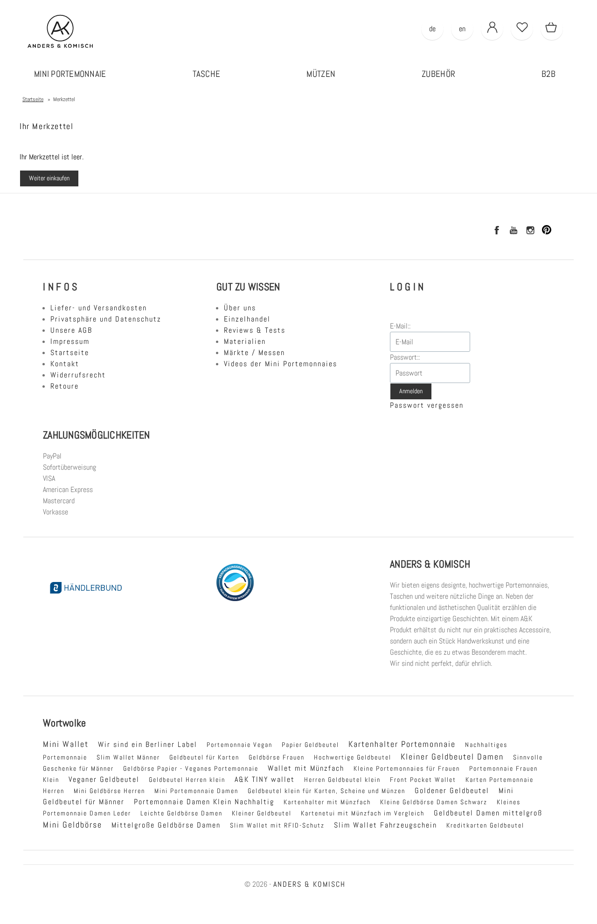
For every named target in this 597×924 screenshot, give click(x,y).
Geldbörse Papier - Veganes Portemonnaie (190, 768)
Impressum (70, 341)
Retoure (64, 386)
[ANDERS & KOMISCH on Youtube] (513, 232)
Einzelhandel (247, 319)
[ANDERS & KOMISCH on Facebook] (496, 232)
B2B (548, 74)
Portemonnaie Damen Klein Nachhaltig (204, 802)
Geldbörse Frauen (277, 757)
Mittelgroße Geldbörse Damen (166, 825)
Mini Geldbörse (72, 825)
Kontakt (64, 364)
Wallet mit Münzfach (306, 768)
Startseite (69, 352)
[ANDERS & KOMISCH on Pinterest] (546, 232)
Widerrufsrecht (78, 375)
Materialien (245, 341)
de (432, 29)
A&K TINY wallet (265, 779)
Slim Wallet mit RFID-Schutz (277, 825)
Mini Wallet (66, 744)
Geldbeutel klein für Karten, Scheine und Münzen (326, 791)
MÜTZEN (320, 74)
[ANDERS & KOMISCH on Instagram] (530, 232)
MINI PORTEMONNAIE (70, 74)
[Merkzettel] (522, 29)
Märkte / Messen (254, 352)
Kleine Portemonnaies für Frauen (407, 768)
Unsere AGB (71, 330)
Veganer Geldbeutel (104, 779)
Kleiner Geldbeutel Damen (452, 757)
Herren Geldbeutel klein (342, 779)
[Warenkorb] (552, 29)
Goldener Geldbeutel (452, 790)
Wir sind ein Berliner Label (147, 744)
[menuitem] (70, 74)
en (462, 29)
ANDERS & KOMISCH (309, 884)
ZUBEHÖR (438, 74)
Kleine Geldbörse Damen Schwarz (433, 802)
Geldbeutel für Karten (204, 757)
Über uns (240, 308)
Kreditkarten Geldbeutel (485, 825)
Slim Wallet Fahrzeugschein (385, 825)
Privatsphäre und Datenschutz (105, 319)
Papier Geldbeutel (310, 744)
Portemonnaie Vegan (239, 744)
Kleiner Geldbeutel (262, 813)
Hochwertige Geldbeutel (352, 757)
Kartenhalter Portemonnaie (402, 744)
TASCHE (207, 74)
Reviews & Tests (254, 330)
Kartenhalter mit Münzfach (327, 802)
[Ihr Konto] (492, 29)
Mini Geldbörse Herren (109, 791)
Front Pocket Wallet (423, 779)
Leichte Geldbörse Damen (181, 813)
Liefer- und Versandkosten (98, 308)
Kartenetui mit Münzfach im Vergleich (362, 813)
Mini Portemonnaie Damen (196, 791)
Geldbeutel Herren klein (187, 779)
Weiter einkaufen (49, 178)
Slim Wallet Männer (128, 757)
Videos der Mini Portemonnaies (280, 364)
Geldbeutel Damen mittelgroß (488, 813)
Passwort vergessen (427, 405)
